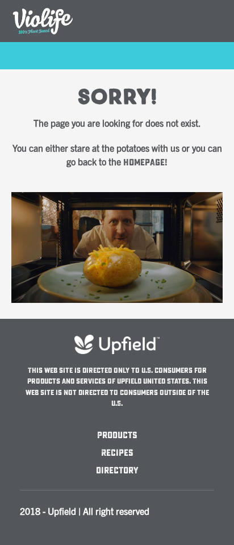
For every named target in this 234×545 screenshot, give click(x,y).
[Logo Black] (42, 7)
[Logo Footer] (117, 339)
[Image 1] (117, 199)
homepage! (145, 162)
